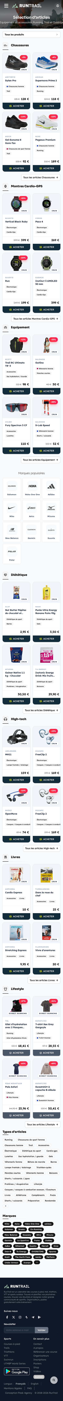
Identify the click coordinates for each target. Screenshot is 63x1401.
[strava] (26, 1317)
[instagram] (20, 1317)
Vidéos (37, 1371)
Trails (7, 1347)
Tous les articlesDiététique (40, 710)
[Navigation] (6, 5)
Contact (37, 1344)
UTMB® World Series (15, 1363)
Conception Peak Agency (18, 1392)
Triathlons (9, 1351)
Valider (42, 1330)
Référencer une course (45, 1351)
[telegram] (33, 1317)
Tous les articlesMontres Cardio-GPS (34, 318)
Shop (36, 1367)
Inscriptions (39, 1359)
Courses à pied (12, 1344)
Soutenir (39, 1377)
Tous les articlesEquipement (39, 459)
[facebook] (7, 1317)
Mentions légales (13, 1388)
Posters (37, 1363)
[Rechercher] (54, 1380)
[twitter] (13, 1317)
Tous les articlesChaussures (39, 177)
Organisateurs (41, 1355)
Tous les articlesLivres (42, 980)
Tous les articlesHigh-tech (40, 848)
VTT (6, 1355)
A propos (38, 1347)
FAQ (29, 1388)
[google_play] (39, 1317)
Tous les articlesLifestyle (41, 1124)
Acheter (18, 105)
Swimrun (8, 1359)
